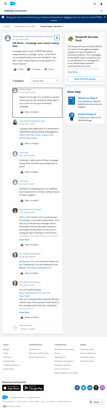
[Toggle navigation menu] (101, 11)
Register (68, 17)
